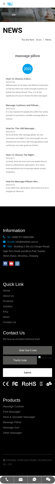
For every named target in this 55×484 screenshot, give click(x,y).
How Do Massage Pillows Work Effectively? (22, 181)
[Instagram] (17, 263)
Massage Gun (11, 427)
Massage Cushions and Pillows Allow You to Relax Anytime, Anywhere (22, 105)
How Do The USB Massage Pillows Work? (20, 128)
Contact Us (9, 322)
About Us (8, 295)
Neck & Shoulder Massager (19, 417)
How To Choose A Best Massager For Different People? (23, 79)
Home (6, 290)
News (6, 316)
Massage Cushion (13, 406)
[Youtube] (11, 263)
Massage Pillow (12, 422)
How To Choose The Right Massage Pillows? (20, 155)
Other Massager (12, 432)
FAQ (5, 311)
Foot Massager (12, 411)
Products (8, 301)
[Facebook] (5, 263)
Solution (7, 306)
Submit (27, 372)
